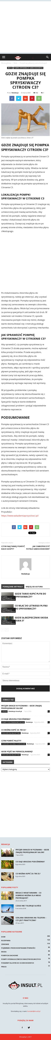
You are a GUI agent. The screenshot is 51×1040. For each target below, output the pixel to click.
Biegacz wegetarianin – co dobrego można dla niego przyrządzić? (28, 895)
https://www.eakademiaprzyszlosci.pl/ (20, 515)
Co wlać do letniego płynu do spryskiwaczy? (31, 607)
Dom (3, 937)
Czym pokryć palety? (11, 740)
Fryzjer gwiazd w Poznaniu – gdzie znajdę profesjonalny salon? (21, 707)
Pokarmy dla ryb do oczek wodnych (17, 963)
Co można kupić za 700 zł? (13, 730)
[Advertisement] (25, 27)
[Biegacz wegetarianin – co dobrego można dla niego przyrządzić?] (7, 895)
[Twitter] (28, 1027)
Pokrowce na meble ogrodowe (13, 744)
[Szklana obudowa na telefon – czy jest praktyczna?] (7, 920)
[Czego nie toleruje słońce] (7, 908)
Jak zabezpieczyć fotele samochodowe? (38, 547)
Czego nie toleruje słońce (28, 906)
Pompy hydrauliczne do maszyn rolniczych (21, 959)
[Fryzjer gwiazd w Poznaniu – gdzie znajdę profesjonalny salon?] (7, 852)
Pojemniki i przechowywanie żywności (18, 948)
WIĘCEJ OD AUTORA (34, 586)
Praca (3, 967)
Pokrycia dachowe (9, 955)
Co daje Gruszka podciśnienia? (15, 719)
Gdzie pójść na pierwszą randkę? (17, 751)
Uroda (4, 711)
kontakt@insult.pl (33, 1011)
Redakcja (15, 93)
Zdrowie (5, 944)
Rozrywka (5, 940)
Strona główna (6, 63)
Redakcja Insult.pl (15, 711)
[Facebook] (22, 1027)
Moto (10, 68)
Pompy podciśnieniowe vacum (13, 722)
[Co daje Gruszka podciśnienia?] (7, 864)
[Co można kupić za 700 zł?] (7, 876)
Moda (3, 952)
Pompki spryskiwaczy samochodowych (28, 68)
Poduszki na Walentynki (11, 733)
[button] (47, 57)
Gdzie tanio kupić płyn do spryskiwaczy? (30, 595)
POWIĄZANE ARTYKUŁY (13, 586)
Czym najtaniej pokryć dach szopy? (13, 547)
